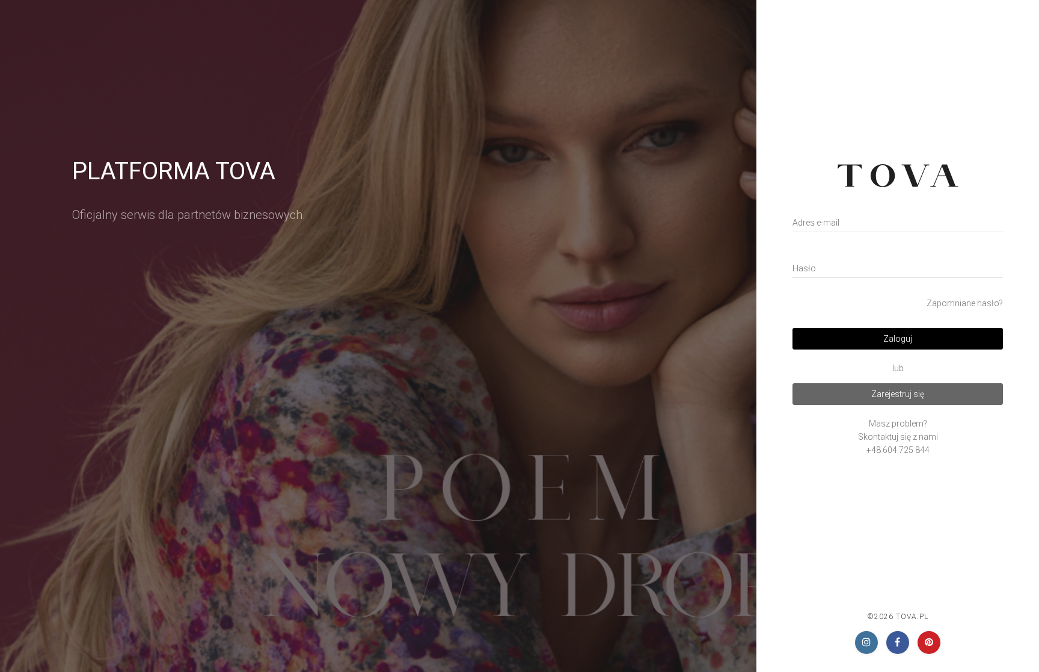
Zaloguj (897, 339)
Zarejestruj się (897, 394)
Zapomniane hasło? (965, 303)
